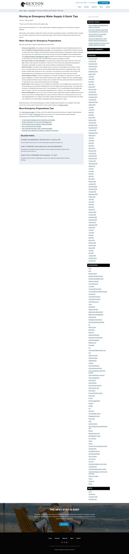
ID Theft (91, 398)
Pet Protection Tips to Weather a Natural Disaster (37, 124)
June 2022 (91, 140)
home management (94, 378)
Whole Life (91, 481)
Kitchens (91, 403)
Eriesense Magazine (94, 340)
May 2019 (91, 235)
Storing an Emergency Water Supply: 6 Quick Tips (41, 140)
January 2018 (92, 255)
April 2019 (91, 237)
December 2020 (93, 186)
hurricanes (37, 114)
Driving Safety (92, 317)
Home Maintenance (94, 365)
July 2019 (91, 230)
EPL (89, 325)
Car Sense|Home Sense (95, 289)
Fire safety (91, 345)
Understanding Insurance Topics (97, 469)
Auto (90, 268)
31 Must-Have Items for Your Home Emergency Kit (37, 122)
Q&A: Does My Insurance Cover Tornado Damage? (37, 128)
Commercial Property (94, 296)
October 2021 (92, 161)
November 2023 (93, 97)
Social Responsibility (94, 454)
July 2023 (91, 107)
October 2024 (92, 69)
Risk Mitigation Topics (95, 436)
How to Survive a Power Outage (31, 126)
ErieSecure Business (94, 335)
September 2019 (93, 225)
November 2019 (93, 220)
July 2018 (91, 250)
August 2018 (92, 248)
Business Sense (93, 273)
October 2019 (92, 222)
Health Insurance (93, 355)
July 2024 (91, 76)
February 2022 (92, 151)
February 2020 (92, 212)
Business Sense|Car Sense (96, 276)
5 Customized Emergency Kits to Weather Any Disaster (38, 120)
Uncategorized (93, 466)
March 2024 (92, 87)
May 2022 (91, 143)
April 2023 (91, 115)
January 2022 (92, 153)
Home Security (92, 383)
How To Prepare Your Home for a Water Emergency (41, 146)
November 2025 (93, 58)
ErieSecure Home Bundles (95, 337)
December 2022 (93, 125)
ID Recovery (92, 395)
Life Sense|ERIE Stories (94, 413)
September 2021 (93, 163)
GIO (90, 348)
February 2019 (92, 243)
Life (89, 408)
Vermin (90, 479)
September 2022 (93, 133)
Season (91, 443)
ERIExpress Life (92, 342)
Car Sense (91, 286)
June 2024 (91, 79)
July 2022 (91, 138)
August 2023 (92, 105)
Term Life (91, 461)
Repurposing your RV (94, 433)
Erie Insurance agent (28, 112)
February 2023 (92, 120)
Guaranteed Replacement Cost (97, 350)
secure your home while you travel (98, 446)
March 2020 (92, 209)
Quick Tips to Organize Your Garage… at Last (39, 155)
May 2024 (91, 81)
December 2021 (93, 156)
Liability (91, 406)
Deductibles (92, 307)
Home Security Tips (94, 388)
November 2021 (93, 158)
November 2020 (93, 189)
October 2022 (92, 130)
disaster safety (63, 105)
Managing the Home (94, 416)
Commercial (92, 294)
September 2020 (93, 194)
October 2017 (92, 260)
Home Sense (92, 390)
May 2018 (91, 253)
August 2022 (92, 135)
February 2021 (92, 181)
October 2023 (92, 99)
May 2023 (91, 112)
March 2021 (92, 179)
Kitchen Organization (94, 401)
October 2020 (92, 191)
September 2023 (93, 102)
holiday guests (93, 360)
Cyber (90, 304)
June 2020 (91, 202)
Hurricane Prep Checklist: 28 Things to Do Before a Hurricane (40, 130)
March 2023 (92, 117)
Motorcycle (92, 418)
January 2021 (92, 184)
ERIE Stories (92, 330)
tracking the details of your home (98, 464)
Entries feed (92, 494)
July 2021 (91, 168)
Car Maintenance (93, 284)
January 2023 (92, 122)
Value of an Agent (93, 476)
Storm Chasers (93, 456)
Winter (90, 484)
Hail (90, 353)
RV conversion (92, 438)
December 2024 (93, 64)
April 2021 (91, 176)
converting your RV (94, 302)
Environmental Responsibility (96, 322)
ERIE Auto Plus (92, 327)
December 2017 (93, 258)
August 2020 (92, 197)
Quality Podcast (93, 424)
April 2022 (91, 145)
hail (31, 114)
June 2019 (91, 232)
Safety (90, 441)
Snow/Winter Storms (94, 451)
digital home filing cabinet (96, 312)
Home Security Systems (95, 385)
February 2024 (92, 89)
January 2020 (92, 214)
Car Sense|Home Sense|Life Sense (98, 291)
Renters (91, 431)
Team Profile (92, 459)
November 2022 (93, 128)
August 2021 (92, 166)
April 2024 (91, 84)
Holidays (91, 363)
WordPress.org (93, 499)
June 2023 (91, 110)
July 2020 (91, 199)
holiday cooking (93, 358)
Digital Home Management (96, 314)
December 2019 (93, 217)
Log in (90, 491)
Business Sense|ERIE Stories (96, 279)
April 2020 (91, 207)
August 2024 (92, 74)
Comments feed (93, 497)
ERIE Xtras (91, 332)
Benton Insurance (32, 4)
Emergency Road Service (95, 319)
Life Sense (91, 411)
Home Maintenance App (95, 368)
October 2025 (92, 61)
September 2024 (93, 71)
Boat (90, 271)
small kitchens (92, 448)
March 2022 (92, 148)
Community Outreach (94, 299)
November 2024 (93, 66)
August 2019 (92, 227)
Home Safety (92, 380)
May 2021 (91, 174)
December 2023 (93, 94)
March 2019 (92, 240)
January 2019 (92, 245)
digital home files (93, 309)
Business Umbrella (93, 281)
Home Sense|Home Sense (96, 393)
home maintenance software (96, 375)
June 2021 (91, 171)
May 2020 (91, 204)
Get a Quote (64, 524)
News (25, 10)
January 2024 (92, 92)
